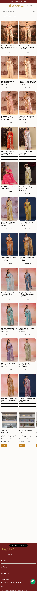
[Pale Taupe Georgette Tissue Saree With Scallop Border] (9, 385)
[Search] (34, 11)
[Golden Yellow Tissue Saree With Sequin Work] (27, 208)
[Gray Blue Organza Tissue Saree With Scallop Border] (27, 279)
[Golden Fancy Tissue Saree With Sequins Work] (9, 208)
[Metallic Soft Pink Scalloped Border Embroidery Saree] (27, 103)
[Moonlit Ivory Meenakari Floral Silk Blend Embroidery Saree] (27, 67)
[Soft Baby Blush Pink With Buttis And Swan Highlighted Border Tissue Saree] (27, 32)
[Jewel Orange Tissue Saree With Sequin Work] (9, 244)
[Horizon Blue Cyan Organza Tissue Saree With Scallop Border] (27, 314)
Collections (5, 560)
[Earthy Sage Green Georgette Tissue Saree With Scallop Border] (27, 350)
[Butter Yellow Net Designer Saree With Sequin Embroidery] (27, 173)
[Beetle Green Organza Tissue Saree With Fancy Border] (9, 314)
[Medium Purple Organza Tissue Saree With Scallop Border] (9, 350)
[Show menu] (2, 6)
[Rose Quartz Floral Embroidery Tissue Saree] (9, 103)
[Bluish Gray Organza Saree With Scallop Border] (9, 279)
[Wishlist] (31, 6)
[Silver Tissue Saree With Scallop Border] (27, 138)
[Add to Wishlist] (17, 22)
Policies (4, 567)
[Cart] (34, 6)
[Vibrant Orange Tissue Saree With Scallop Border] (9, 138)
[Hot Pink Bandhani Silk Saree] (9, 173)
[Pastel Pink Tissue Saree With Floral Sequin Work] (27, 385)
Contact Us (5, 573)
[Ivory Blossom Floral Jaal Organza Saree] (9, 67)
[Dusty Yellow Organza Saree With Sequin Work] (27, 244)
